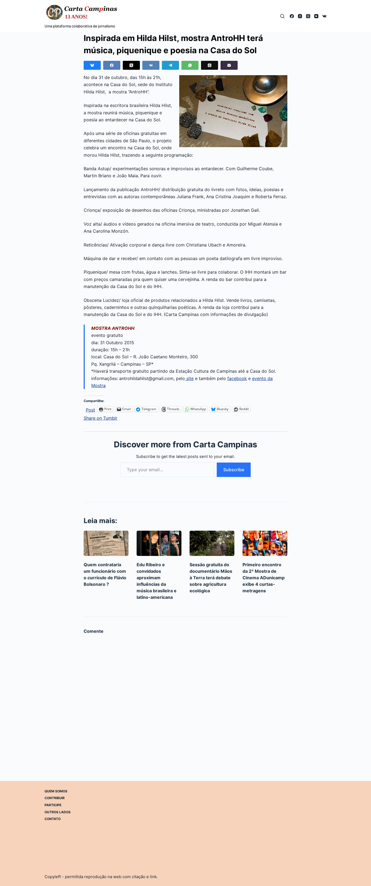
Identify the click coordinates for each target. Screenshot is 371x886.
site (189, 378)
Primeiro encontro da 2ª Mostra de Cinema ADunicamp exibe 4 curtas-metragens (264, 577)
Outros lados (58, 812)
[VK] (324, 16)
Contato (53, 819)
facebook (237, 378)
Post (90, 409)
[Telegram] (170, 65)
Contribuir (55, 798)
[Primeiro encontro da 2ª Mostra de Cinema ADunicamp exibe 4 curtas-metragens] (265, 543)
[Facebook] (292, 16)
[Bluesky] (92, 65)
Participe (53, 805)
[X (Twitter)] (131, 65)
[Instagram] (300, 16)
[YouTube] (316, 16)
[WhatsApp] (190, 65)
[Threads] (308, 16)
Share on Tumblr (100, 417)
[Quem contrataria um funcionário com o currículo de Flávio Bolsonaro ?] (106, 543)
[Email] (229, 65)
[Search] (282, 16)
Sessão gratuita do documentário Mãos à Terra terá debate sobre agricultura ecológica (211, 577)
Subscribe (233, 469)
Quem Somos (56, 791)
